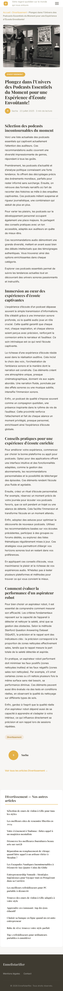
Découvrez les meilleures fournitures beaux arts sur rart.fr (30, 843)
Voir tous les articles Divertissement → (26, 770)
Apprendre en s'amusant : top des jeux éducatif (27, 909)
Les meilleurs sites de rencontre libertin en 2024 (30, 822)
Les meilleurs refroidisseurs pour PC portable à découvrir (27, 889)
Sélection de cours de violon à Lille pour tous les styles (31, 812)
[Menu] (57, 3)
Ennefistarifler (14, 964)
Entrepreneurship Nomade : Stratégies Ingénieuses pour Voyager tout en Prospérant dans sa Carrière (31, 878)
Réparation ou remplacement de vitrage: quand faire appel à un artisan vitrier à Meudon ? (28, 854)
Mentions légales (11, 973)
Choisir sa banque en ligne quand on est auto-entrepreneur (31, 919)
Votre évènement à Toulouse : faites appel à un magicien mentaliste (30, 832)
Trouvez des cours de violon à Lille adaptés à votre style (31, 899)
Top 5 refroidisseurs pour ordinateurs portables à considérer (27, 936)
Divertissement (19, 12)
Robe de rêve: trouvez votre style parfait (28, 927)
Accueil (6, 12)
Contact (27, 973)
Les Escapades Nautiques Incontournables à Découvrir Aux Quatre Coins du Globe (30, 866)
